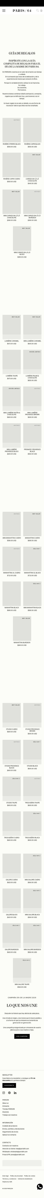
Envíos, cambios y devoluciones (13, 1129)
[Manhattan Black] (12, 594)
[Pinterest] (9, 1093)
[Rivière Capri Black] (32, 130)
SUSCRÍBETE (9, 1085)
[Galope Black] (12, 901)
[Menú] (4, 10)
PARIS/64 (10, 1188)
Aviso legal (5, 1176)
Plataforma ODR (7, 1181)
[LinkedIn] (15, 1093)
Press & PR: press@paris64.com (13, 1154)
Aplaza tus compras (9, 1135)
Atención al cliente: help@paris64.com (15, 1149)
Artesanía (5, 1106)
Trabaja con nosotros (9, 1115)
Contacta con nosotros (10, 1146)
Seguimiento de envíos (10, 1132)
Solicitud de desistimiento (25, 1179)
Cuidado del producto (9, 1126)
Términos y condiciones (9, 1179)
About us (5, 1103)
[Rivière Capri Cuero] (12, 165)
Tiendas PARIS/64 (8, 1109)
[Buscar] (37, 10)
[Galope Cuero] (12, 866)
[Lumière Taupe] (12, 362)
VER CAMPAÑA (22, 1036)
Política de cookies (29, 1176)
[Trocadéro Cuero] (12, 823)
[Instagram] (3, 1093)
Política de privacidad (16, 1176)
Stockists (5, 1112)
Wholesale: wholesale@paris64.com (15, 1152)
